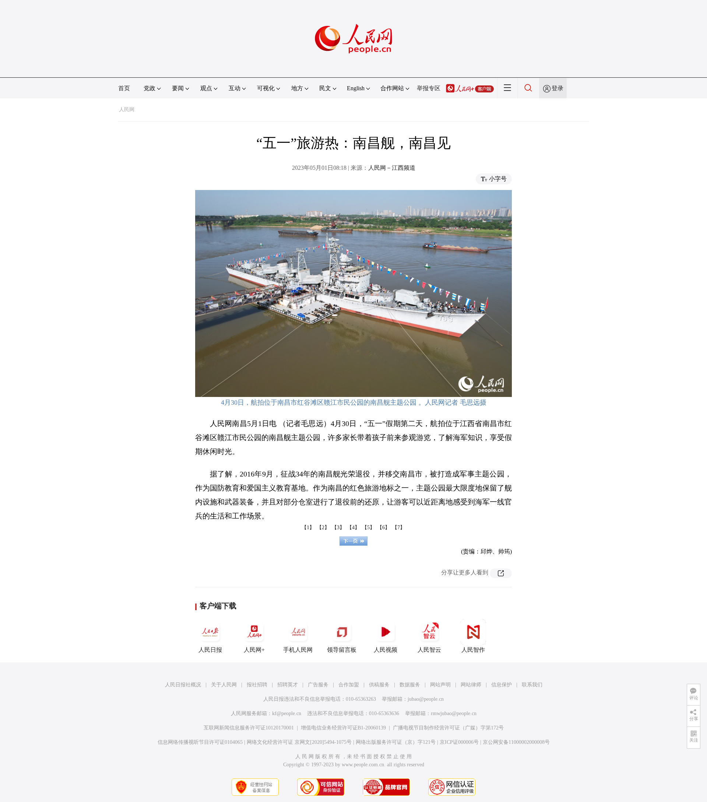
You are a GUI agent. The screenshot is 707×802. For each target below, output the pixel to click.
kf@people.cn (286, 713)
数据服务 (410, 684)
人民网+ (254, 650)
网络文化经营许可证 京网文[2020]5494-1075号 (299, 742)
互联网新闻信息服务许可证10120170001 (249, 728)
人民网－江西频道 (391, 168)
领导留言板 (341, 650)
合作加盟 (348, 684)
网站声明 (440, 684)
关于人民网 (224, 684)
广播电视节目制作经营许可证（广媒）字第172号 (448, 728)
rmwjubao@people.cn (453, 713)
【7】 (398, 527)
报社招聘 (257, 684)
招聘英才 (287, 684)
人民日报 (210, 650)
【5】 (368, 527)
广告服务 (318, 684)
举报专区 (428, 88)
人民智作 (473, 650)
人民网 (126, 109)
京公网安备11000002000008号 (516, 742)
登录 (557, 88)
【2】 (323, 527)
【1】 (308, 527)
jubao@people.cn (426, 699)
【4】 (353, 527)
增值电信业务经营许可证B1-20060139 (343, 728)
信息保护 (501, 684)
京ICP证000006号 (459, 742)
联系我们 (532, 684)
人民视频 (385, 650)
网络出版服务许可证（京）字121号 (396, 742)
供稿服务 (379, 684)
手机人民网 (298, 650)
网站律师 (471, 684)
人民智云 (429, 650)
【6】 (383, 527)
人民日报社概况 (183, 684)
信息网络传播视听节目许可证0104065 (200, 742)
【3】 (338, 527)
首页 (124, 88)
